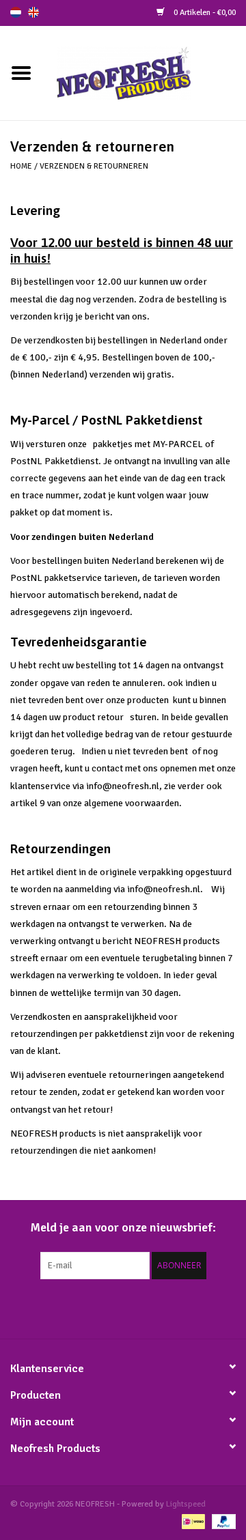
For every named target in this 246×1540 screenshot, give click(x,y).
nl (15, 12)
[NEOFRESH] (144, 72)
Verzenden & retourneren (94, 166)
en (33, 12)
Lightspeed (186, 1504)
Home (21, 166)
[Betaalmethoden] (192, 1521)
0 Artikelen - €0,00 (204, 13)
